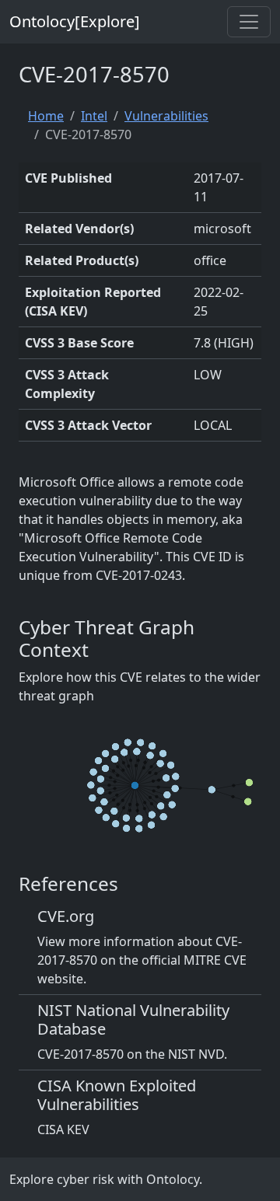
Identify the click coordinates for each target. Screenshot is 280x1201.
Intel (94, 115)
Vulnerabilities (166, 115)
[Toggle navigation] (249, 21)
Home (46, 115)
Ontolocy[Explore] (74, 21)
